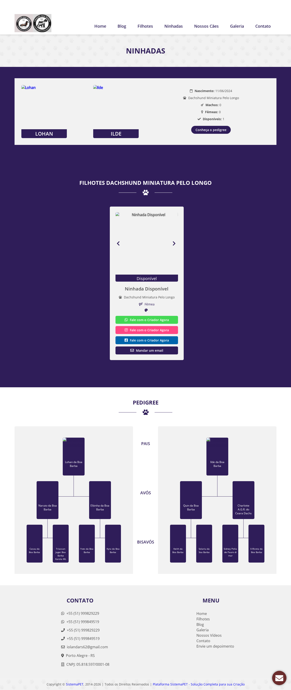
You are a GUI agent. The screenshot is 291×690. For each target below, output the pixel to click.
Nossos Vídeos (209, 635)
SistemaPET (74, 684)
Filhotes (145, 26)
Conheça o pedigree (211, 130)
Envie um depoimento (215, 646)
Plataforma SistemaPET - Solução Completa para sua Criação (199, 684)
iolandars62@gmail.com (87, 646)
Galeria (202, 629)
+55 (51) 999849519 (82, 621)
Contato (263, 26)
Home (100, 26)
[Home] (33, 23)
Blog (122, 26)
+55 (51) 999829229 (82, 613)
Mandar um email (149, 350)
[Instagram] (265, 5)
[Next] (175, 243)
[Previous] (118, 243)
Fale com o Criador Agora (149, 320)
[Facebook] (273, 5)
